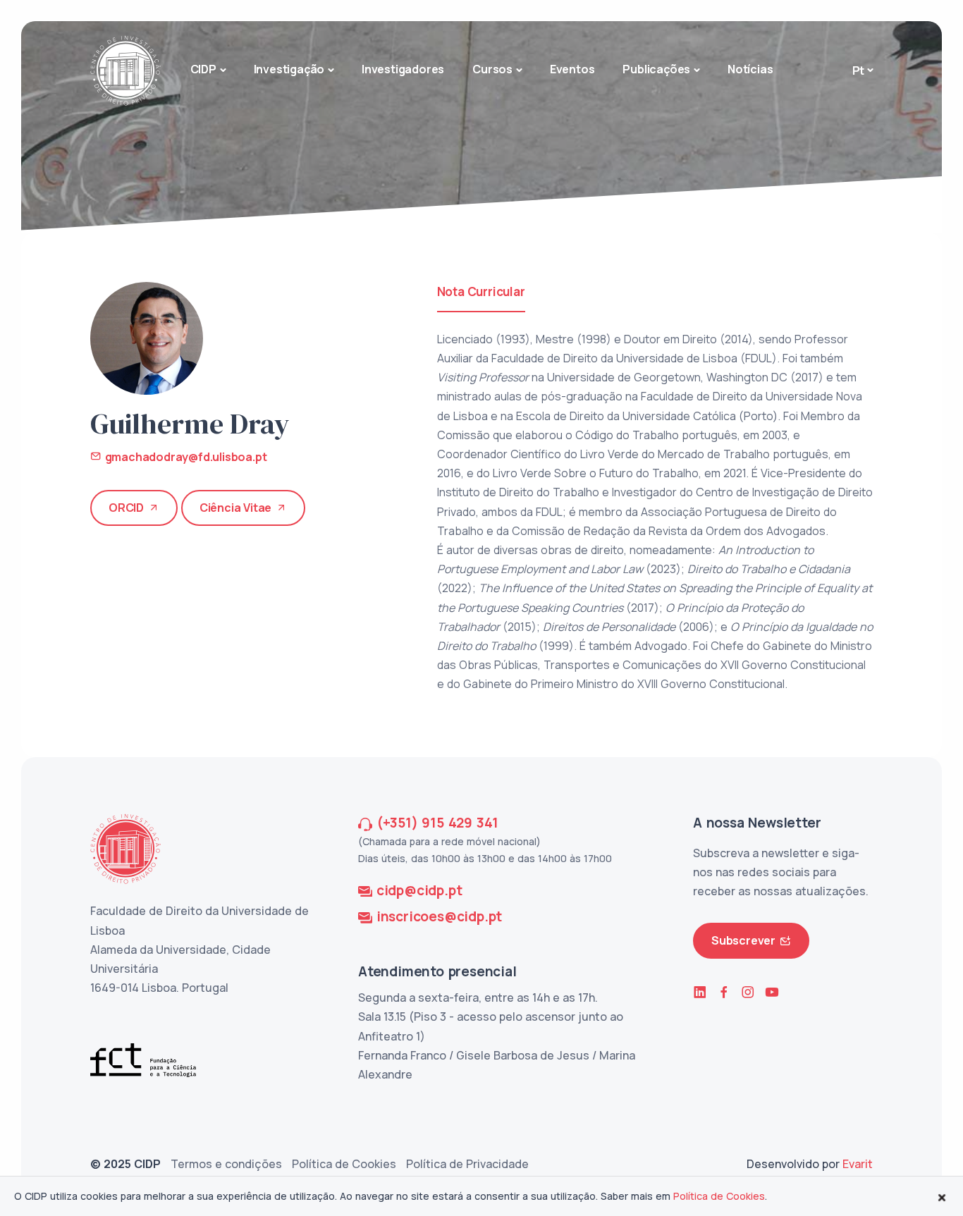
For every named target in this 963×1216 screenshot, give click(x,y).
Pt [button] (858, 70)
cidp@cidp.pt (419, 890)
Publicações (656, 69)
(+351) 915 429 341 (437, 822)
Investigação (289, 69)
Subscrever (743, 940)
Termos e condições (226, 1164)
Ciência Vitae (235, 507)
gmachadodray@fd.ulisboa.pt (184, 457)
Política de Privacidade (467, 1164)
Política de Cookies (344, 1164)
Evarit (857, 1164)
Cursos (492, 69)
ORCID (126, 507)
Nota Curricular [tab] (481, 291)
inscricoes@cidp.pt (439, 916)
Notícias (750, 69)
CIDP (203, 69)
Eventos (572, 69)
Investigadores (403, 69)
